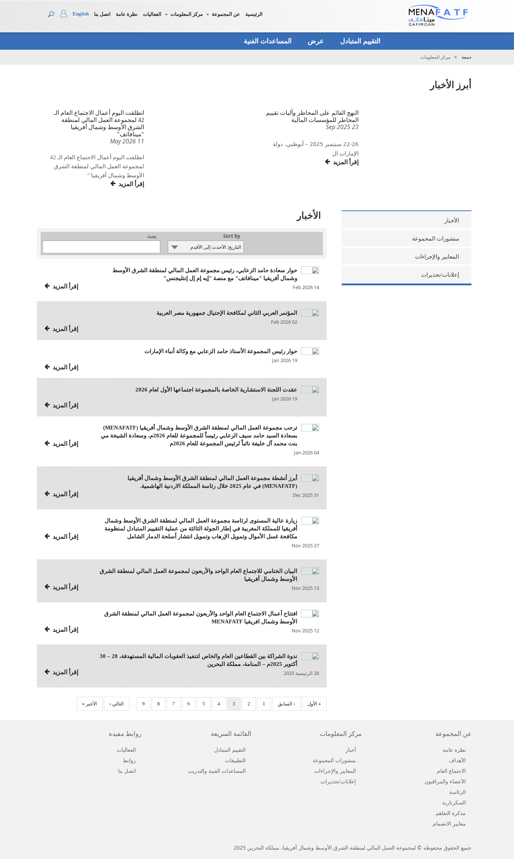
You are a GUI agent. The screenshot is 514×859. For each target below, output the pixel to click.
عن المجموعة (226, 14)
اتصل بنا (102, 14)
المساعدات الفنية (267, 41)
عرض (315, 41)
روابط (129, 760)
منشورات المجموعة (435, 239)
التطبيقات (235, 760)
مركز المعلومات (186, 14)
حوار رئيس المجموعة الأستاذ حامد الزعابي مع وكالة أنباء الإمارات (220, 351)
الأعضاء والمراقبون (445, 781)
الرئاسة (457, 792)
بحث (152, 236)
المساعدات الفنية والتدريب (217, 771)
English (81, 14)
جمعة (466, 57)
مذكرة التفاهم (451, 813)
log (66, 15)
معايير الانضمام (449, 824)
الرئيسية (254, 14)
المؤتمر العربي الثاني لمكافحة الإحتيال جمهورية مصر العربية (227, 313)
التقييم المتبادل (359, 41)
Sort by (231, 236)
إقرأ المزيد (130, 184)
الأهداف (457, 760)
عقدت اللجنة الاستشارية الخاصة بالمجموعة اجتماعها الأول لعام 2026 (216, 390)
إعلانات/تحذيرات (440, 275)
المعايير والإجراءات (437, 257)
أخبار (350, 750)
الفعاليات (152, 14)
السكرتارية (454, 803)
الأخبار (451, 221)
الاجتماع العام (451, 771)
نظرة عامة (127, 14)
